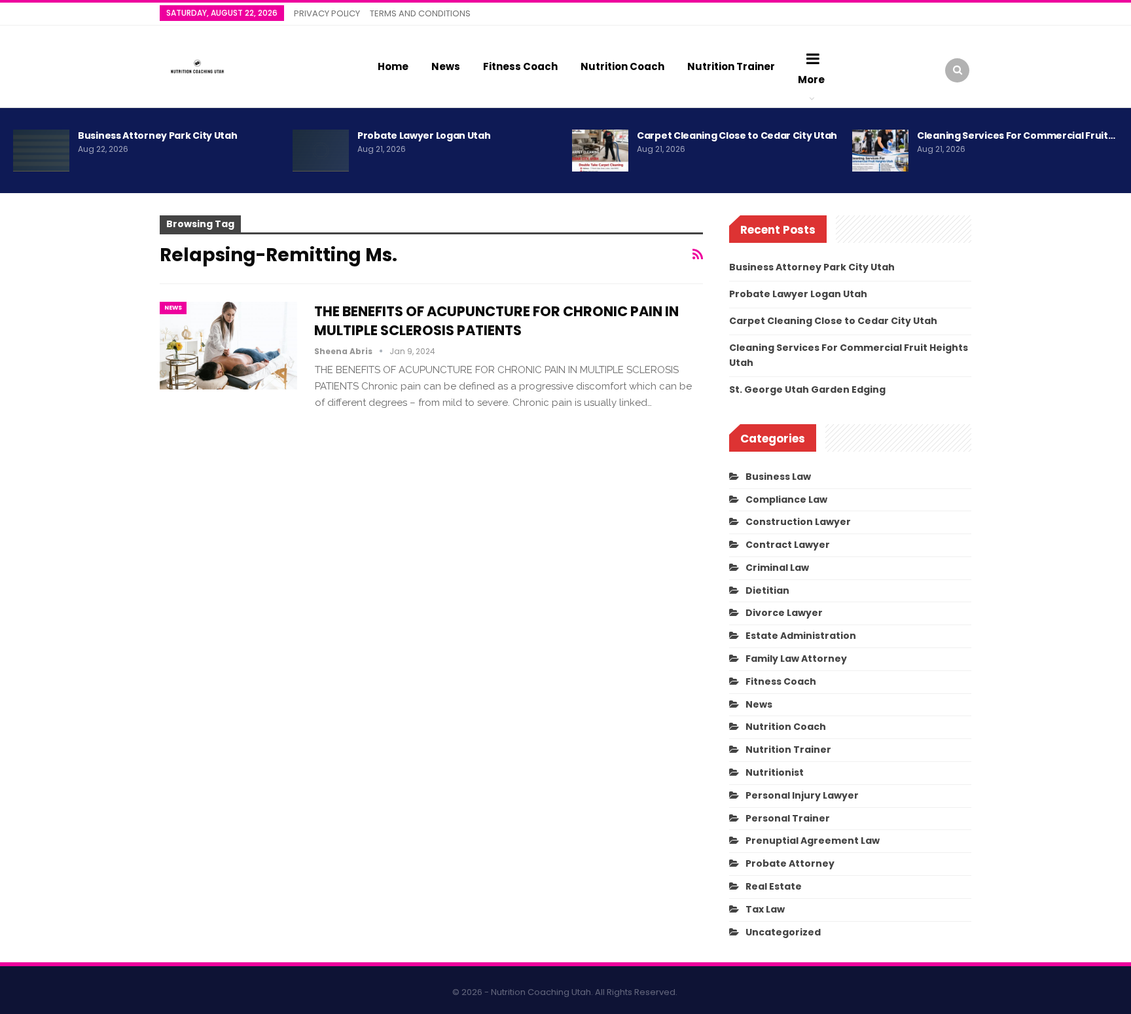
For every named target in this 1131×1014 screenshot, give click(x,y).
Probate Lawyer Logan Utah (424, 135)
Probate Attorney (790, 863)
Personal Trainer (787, 818)
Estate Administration (800, 635)
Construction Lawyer (798, 521)
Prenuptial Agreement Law (812, 840)
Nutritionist (774, 772)
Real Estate (773, 886)
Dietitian (767, 590)
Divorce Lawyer (784, 612)
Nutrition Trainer (731, 66)
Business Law (778, 476)
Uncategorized (783, 932)
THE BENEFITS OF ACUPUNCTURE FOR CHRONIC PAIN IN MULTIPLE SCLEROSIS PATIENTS (496, 321)
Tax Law (765, 909)
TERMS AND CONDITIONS (420, 13)
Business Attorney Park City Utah (157, 135)
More (811, 79)
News (445, 66)
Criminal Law (777, 567)
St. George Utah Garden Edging (807, 389)
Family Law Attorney (796, 658)
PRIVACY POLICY (327, 13)
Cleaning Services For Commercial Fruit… (1016, 135)
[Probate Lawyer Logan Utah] (321, 151)
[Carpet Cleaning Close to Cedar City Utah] (600, 151)
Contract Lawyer (787, 544)
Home (393, 66)
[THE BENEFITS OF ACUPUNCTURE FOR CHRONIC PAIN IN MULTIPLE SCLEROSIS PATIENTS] (228, 345)
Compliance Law (786, 499)
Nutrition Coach (622, 66)
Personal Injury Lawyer (802, 795)
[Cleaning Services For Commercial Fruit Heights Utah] (880, 151)
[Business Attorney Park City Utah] (41, 151)
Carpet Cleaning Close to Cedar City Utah (737, 135)
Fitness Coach (520, 66)
